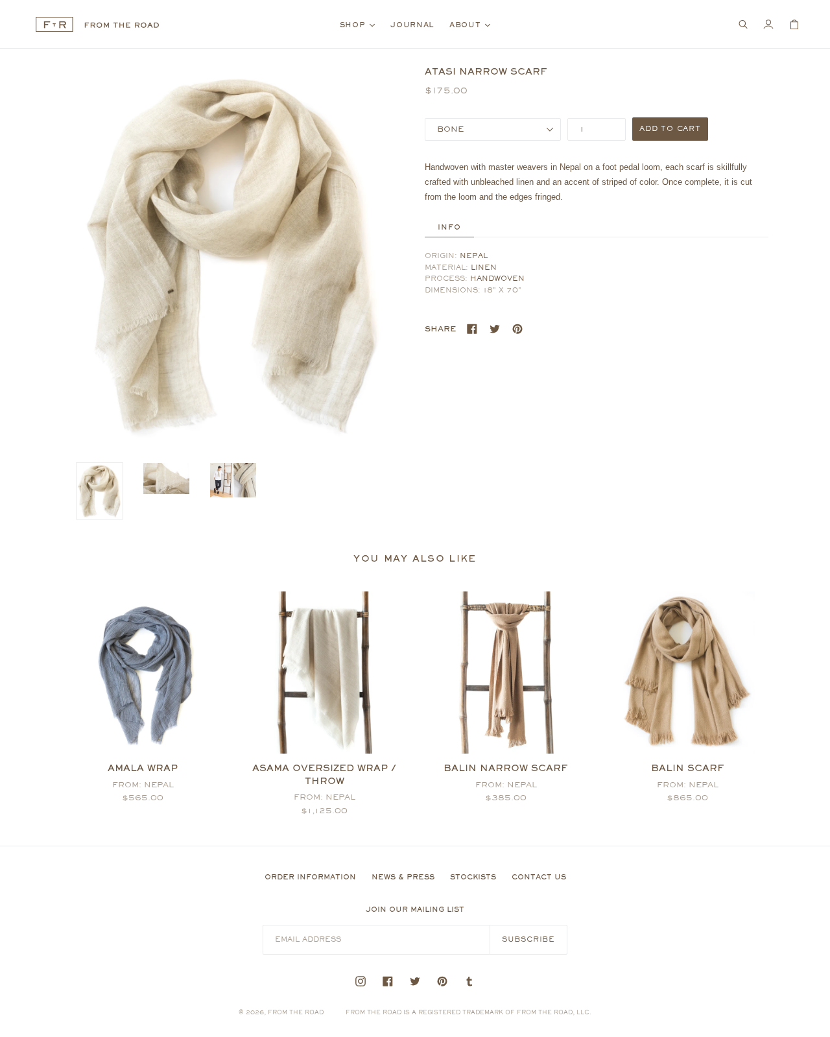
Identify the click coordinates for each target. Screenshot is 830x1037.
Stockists (473, 877)
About (473, 24)
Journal (412, 24)
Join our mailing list (415, 909)
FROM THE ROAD (296, 1012)
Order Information (310, 877)
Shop (361, 24)
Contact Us (539, 877)
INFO (449, 227)
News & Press (403, 877)
